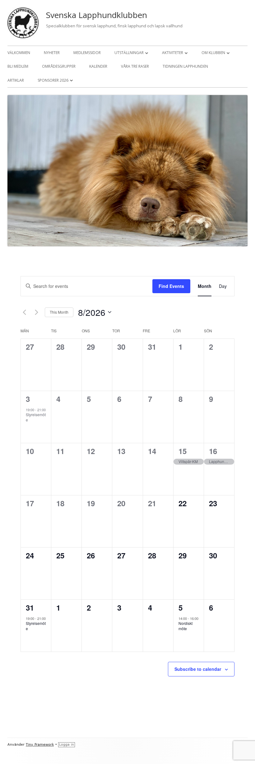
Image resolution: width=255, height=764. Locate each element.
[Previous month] (24, 312)
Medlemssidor (87, 52)
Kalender (98, 66)
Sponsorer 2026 (53, 80)
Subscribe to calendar (197, 669)
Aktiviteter (172, 52)
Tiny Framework (40, 745)
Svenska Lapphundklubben (96, 14)
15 (182, 451)
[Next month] (36, 312)
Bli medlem (17, 66)
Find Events (171, 286)
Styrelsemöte (36, 417)
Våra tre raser (135, 66)
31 (30, 607)
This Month (59, 312)
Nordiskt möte (185, 626)
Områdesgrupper (59, 66)
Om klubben (213, 52)
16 (213, 451)
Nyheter (52, 52)
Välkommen (18, 52)
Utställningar (129, 52)
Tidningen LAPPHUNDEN (185, 66)
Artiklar (15, 80)
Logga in (66, 745)
